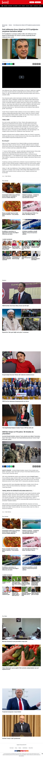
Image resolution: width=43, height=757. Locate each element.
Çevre (40, 5)
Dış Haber (15, 5)
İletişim (20, 747)
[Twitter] (5, 64)
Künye (16, 747)
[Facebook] (3, 64)
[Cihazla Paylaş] (13, 64)
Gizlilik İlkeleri (25, 747)
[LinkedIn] (9, 64)
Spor (19, 5)
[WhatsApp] (11, 64)
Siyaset (23, 5)
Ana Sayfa (5, 25)
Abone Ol (31, 2)
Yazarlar (35, 5)
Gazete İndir (38, 2)
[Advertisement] (21, 269)
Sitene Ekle (31, 747)
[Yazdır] (33, 64)
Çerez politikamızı (16, 754)
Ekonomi (10, 5)
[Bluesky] (7, 64)
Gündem (5, 5)
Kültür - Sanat (29, 5)
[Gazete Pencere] (5, 2)
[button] (35, 64)
